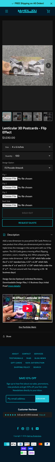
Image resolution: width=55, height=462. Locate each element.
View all (42, 415)
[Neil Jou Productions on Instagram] (27, 428)
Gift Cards (16, 363)
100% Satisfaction (34, 363)
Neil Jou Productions (34, 436)
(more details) (14, 286)
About (15, 354)
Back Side (6, 201)
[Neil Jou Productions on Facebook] (17, 428)
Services (38, 354)
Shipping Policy (22, 367)
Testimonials (16, 358)
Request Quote (27, 223)
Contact (26, 354)
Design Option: (8, 162)
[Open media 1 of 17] (27, 65)
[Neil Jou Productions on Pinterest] (22, 428)
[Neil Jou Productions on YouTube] (37, 428)
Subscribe (40, 399)
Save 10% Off (27, 378)
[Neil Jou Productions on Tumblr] (32, 428)
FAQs (28, 358)
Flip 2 (4, 183)
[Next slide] (48, 65)
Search (37, 367)
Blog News (40, 358)
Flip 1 (4, 174)
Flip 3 (4, 192)
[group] (6, 116)
